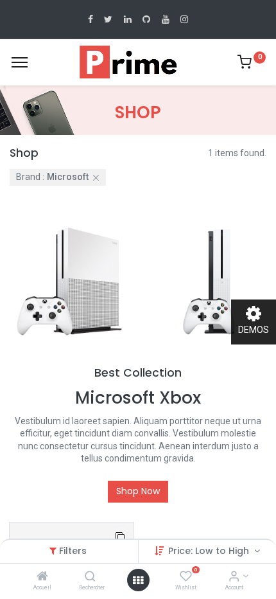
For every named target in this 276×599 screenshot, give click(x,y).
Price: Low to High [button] (210, 550)
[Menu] (19, 62)
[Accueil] (42, 577)
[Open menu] (138, 580)
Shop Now (138, 491)
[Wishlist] (186, 577)
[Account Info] (234, 577)
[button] (120, 536)
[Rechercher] (90, 577)
